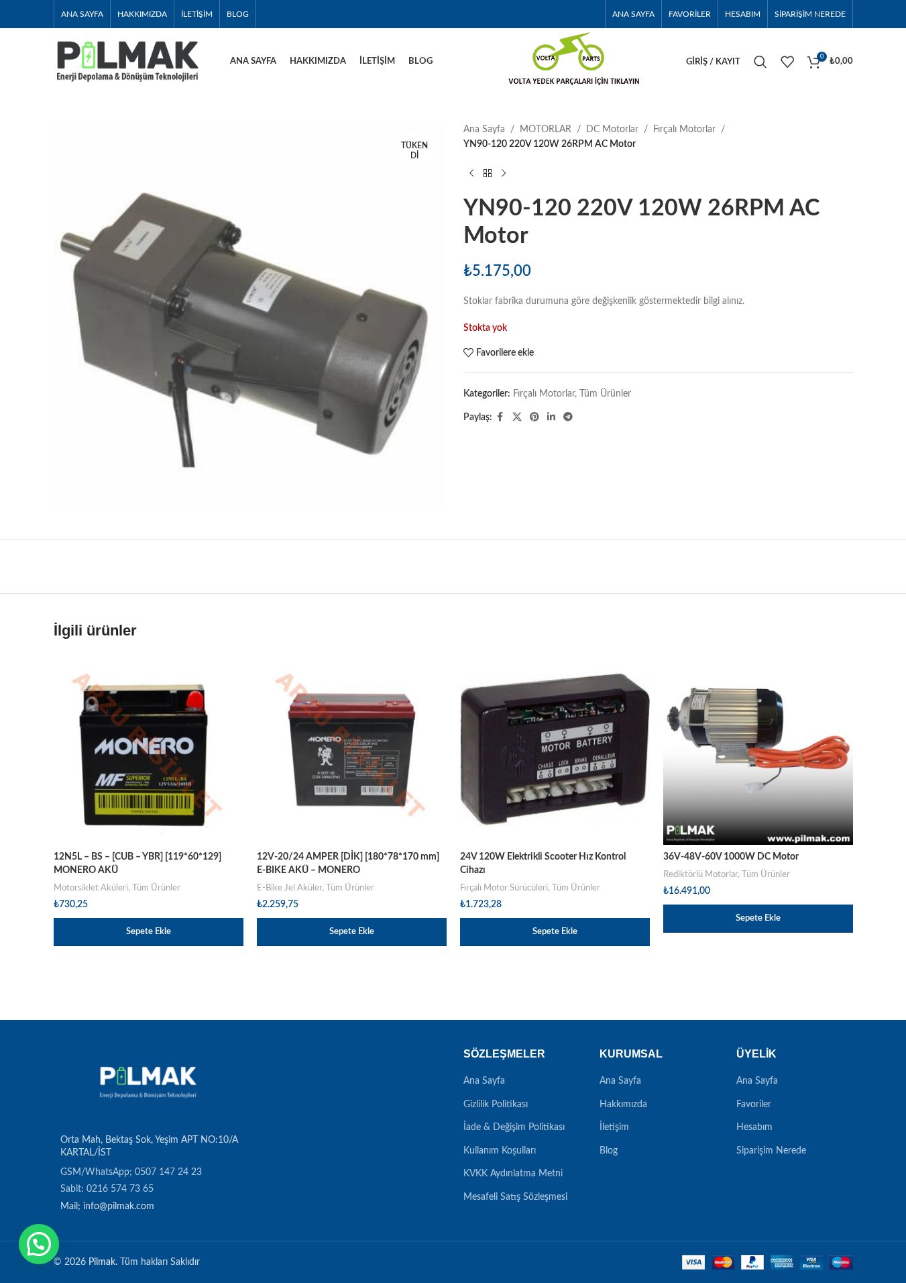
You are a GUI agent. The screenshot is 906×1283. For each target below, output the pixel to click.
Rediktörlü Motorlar (700, 874)
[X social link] (517, 417)
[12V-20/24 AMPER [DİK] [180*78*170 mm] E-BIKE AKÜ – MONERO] (352, 750)
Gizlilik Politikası (495, 1104)
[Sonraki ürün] (504, 174)
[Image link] (146, 1083)
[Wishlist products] (787, 61)
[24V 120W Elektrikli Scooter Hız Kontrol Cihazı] (555, 750)
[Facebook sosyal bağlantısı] (500, 417)
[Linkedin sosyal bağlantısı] (551, 417)
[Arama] (760, 61)
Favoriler (753, 1104)
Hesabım (754, 1127)
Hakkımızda (623, 1104)
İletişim (614, 1127)
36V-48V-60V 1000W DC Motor (731, 857)
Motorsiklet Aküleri (91, 887)
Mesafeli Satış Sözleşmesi (515, 1197)
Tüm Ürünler (605, 394)
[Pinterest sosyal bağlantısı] (534, 417)
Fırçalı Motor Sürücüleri (504, 887)
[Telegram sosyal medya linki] (568, 417)
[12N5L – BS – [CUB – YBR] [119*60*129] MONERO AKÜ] (148, 750)
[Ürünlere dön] (487, 174)
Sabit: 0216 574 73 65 (107, 1189)
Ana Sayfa (484, 129)
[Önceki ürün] (471, 174)
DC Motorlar (612, 129)
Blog (609, 1151)
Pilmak (102, 1262)
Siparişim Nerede (771, 1151)
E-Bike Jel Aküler (289, 887)
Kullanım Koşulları (499, 1151)
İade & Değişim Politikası (514, 1127)
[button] (148, 932)
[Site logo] (127, 61)
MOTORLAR (545, 129)
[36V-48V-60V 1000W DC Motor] (758, 750)
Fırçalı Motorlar (684, 129)
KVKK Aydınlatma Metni (513, 1173)
